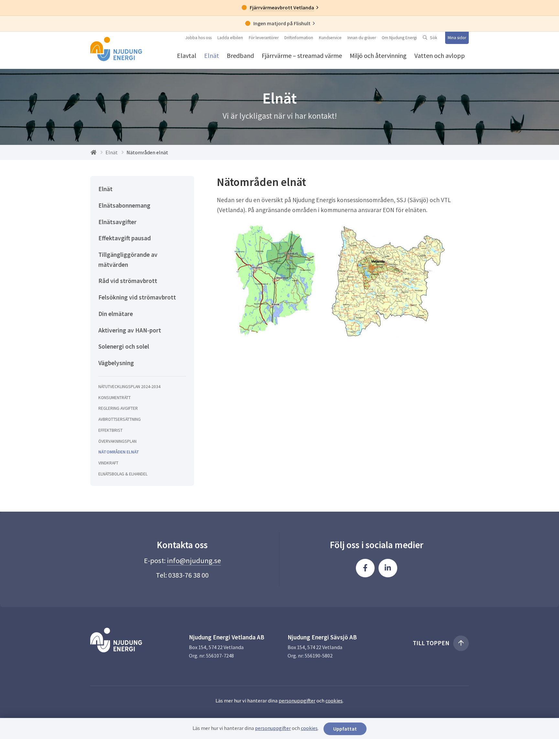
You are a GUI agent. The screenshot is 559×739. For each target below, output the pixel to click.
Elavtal (186, 55)
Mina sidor (457, 37)
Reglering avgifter (118, 408)
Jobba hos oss (198, 37)
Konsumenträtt (114, 397)
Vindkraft (108, 463)
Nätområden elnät (118, 452)
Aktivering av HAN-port (129, 330)
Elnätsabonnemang (124, 205)
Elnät (211, 55)
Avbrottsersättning (119, 419)
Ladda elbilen (230, 37)
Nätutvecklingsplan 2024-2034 (129, 386)
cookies (334, 700)
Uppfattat (345, 728)
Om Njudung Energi (399, 37)
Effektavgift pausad (124, 238)
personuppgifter (297, 700)
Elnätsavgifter (117, 222)
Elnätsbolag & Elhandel (123, 474)
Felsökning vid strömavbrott (137, 297)
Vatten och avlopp (439, 55)
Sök (433, 37)
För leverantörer (264, 37)
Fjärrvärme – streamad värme (302, 55)
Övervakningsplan (117, 441)
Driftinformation (298, 37)
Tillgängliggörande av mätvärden (128, 259)
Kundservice (330, 37)
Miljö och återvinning (378, 55)
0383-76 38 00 (188, 575)
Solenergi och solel (123, 346)
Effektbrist (110, 430)
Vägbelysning (116, 363)
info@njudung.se (194, 560)
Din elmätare (115, 314)
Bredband (240, 55)
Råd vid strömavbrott (127, 281)
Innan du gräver (361, 37)
